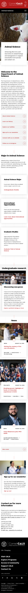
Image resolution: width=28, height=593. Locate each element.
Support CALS (7, 566)
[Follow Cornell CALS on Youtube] (21, 578)
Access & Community (10, 563)
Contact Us (6, 569)
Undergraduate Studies (11, 190)
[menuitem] (25, 5)
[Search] (26, 3)
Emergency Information (6, 590)
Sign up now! (7, 491)
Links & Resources (5, 573)
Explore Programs (9, 560)
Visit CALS (5, 557)
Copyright (3, 583)
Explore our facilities (9, 127)
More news (6, 449)
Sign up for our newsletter (10, 132)
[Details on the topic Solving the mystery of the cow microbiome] (14, 340)
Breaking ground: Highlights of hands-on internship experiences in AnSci (13, 390)
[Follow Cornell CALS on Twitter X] (16, 578)
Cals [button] (25, 4)
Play (13, 279)
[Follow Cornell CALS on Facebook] (2, 578)
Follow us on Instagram (9, 143)
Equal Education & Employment (9, 585)
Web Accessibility (20, 583)
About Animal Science (9, 116)
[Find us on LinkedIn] (12, 578)
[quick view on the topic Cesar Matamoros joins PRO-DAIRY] (14, 425)
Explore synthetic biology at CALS (14, 308)
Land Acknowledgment (6, 586)
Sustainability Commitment (7, 588)
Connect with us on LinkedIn (11, 138)
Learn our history (8, 121)
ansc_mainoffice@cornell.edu (14, 530)
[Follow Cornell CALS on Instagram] (7, 578)
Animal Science (7, 11)
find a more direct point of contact (10, 517)
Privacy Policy (10, 583)
